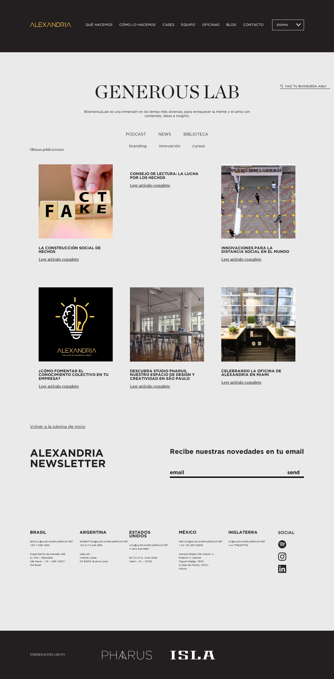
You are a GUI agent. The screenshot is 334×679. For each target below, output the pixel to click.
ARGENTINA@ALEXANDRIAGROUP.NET (104, 542)
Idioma (282, 25)
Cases (168, 24)
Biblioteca (195, 134)
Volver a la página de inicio (57, 427)
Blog (231, 24)
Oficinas (210, 24)
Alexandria (50, 25)
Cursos (198, 146)
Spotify (282, 544)
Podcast (136, 134)
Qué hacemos (99, 24)
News (164, 134)
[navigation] (174, 25)
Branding (138, 146)
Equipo (188, 24)
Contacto (253, 24)
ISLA (193, 654)
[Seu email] (237, 473)
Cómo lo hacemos (137, 24)
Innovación (169, 146)
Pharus (127, 654)
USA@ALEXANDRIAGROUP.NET (148, 545)
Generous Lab (167, 92)
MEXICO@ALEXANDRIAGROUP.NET (201, 542)
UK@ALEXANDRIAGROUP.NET (246, 542)
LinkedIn (282, 569)
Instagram (282, 557)
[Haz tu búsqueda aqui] (305, 86)
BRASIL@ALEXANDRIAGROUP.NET (51, 542)
